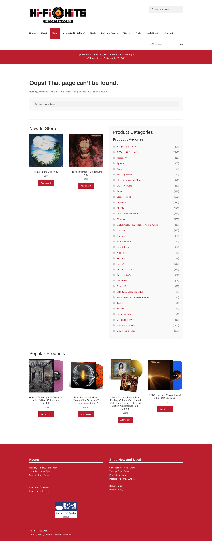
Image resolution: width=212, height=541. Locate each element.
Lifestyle (121, 230)
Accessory (121, 157)
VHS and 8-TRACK (125, 319)
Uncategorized (124, 314)
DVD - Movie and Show (127, 213)
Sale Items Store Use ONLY (130, 291)
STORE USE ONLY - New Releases (133, 297)
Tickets (120, 308)
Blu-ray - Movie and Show (129, 180)
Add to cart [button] (46, 183)
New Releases (123, 247)
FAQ (125, 33)
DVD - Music (122, 219)
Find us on (39, 487)
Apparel (121, 163)
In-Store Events (109, 33)
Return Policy (116, 485)
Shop (54, 33)
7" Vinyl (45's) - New (126, 146)
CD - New (121, 202)
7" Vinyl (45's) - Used (127, 152)
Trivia (138, 33)
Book (119, 191)
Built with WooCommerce (59, 534)
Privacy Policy (116, 489)
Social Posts (152, 33)
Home (32, 33)
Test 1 (120, 302)
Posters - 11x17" (125, 269)
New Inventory (124, 241)
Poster (120, 263)
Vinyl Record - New (126, 325)
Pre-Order (122, 280)
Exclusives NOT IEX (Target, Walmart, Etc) (137, 224)
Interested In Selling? (73, 33)
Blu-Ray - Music (124, 185)
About (44, 33)
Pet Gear (121, 258)
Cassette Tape (124, 196)
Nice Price (122, 252)
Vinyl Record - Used (126, 330)
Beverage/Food (124, 174)
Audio (119, 168)
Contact (168, 33)
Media (93, 33)
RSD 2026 (121, 286)
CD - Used (121, 208)
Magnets (121, 235)
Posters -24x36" (125, 275)
